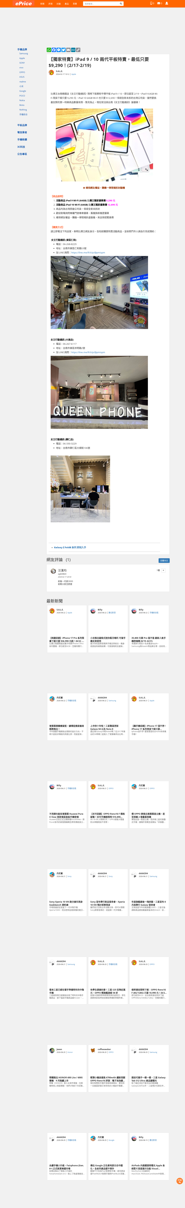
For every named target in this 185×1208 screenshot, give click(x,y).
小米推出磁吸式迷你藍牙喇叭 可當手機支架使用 (108, 639)
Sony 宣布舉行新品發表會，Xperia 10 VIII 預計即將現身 (107, 903)
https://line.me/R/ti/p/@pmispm (88, 252)
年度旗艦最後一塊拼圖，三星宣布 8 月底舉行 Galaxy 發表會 (149, 903)
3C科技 (21, 146)
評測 (50, 3)
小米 (21, 86)
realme (22, 81)
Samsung (23, 53)
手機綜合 (23, 114)
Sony (69, 876)
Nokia (22, 100)
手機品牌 (22, 49)
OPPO (22, 72)
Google (22, 91)
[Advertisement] (108, 673)
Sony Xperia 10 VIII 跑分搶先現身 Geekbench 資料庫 (66, 903)
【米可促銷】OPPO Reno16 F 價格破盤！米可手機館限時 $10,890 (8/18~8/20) (107, 815)
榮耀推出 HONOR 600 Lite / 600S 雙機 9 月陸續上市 (66, 1079)
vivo (21, 67)
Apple (22, 58)
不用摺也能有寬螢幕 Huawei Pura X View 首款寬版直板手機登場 (66, 815)
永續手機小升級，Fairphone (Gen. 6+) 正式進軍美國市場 (66, 1167)
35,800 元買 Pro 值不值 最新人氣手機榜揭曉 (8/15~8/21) (149, 639)
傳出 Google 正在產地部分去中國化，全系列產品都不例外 (106, 1167)
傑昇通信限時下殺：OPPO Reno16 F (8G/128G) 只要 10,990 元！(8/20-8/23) (149, 991)
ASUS (21, 76)
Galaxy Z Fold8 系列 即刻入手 (70, 547)
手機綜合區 (154, 612)
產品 (67, 3)
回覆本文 (164, 560)
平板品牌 (22, 125)
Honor (70, 1052)
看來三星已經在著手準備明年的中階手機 (66, 991)
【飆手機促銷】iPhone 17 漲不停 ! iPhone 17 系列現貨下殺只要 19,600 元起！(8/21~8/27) (148, 727)
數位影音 (112, 612)
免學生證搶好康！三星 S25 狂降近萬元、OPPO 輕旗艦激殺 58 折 (107, 991)
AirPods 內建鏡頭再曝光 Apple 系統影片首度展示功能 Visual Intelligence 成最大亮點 (148, 1167)
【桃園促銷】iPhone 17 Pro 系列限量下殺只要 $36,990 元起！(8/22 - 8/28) (66, 639)
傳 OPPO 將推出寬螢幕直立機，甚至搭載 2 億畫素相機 (148, 815)
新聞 (42, 3)
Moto (21, 105)
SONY (22, 62)
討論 (59, 3)
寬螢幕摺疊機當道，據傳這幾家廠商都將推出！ (66, 727)
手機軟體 (22, 139)
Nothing (23, 109)
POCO (22, 95)
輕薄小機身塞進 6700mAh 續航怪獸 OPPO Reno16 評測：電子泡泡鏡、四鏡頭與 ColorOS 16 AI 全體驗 (107, 1079)
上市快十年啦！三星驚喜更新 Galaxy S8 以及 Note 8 (104, 727)
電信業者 (22, 132)
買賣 (75, 3)
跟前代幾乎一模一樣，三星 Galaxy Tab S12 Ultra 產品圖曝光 (148, 1079)
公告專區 (22, 154)
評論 (180, 1180)
